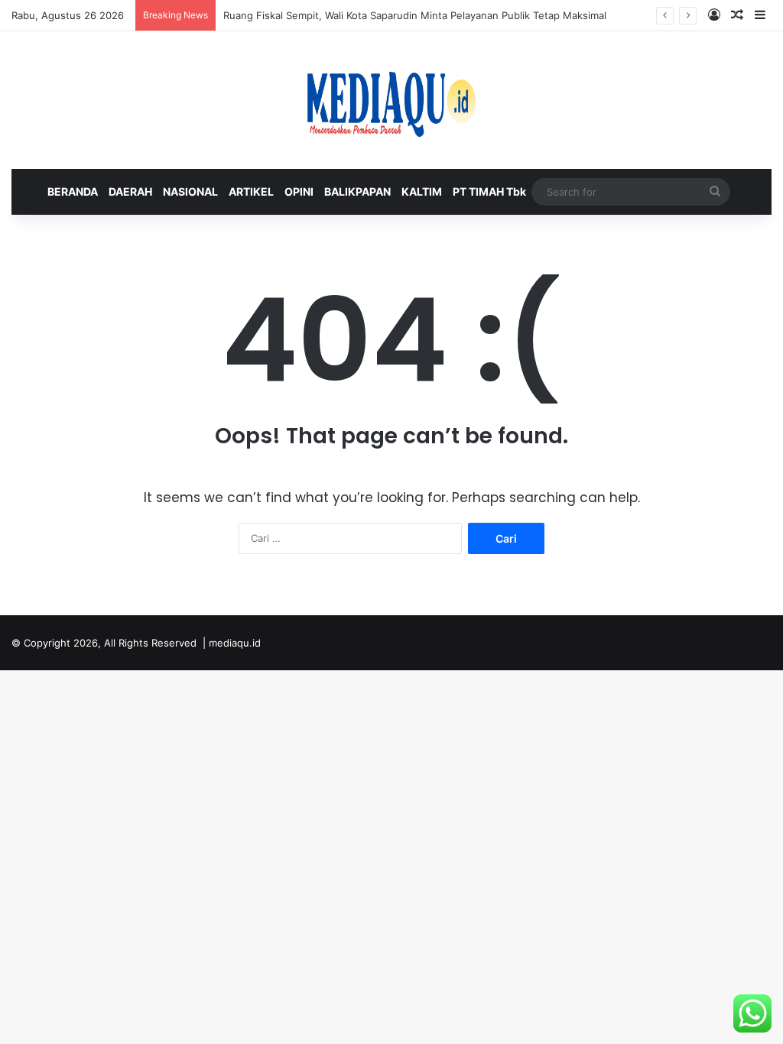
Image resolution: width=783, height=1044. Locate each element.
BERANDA (72, 191)
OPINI (299, 191)
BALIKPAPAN (357, 191)
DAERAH (130, 191)
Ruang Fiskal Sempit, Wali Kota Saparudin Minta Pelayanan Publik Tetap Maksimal (414, 15)
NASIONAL (190, 191)
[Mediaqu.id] (391, 100)
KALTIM (421, 191)
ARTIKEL (251, 191)
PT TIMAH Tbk (489, 191)
